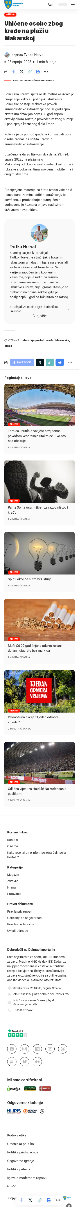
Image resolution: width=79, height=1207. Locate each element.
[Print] (37, 71)
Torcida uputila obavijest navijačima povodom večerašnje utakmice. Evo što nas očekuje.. (37, 436)
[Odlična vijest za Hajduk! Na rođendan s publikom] (39, 763)
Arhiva (10, 14)
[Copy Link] (29, 71)
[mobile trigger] (71, 4)
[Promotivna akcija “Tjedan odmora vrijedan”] (39, 691)
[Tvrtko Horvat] (39, 233)
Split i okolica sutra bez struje (30, 579)
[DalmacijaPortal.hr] (13, 4)
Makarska (62, 340)
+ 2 (67, 309)
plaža (8, 345)
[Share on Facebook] (13, 71)
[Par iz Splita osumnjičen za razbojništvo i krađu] (39, 481)
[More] (46, 71)
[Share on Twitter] (21, 71)
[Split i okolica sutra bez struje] (39, 553)
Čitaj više (39, 316)
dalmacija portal (32, 340)
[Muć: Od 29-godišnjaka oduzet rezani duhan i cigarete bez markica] (39, 620)
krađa (49, 340)
